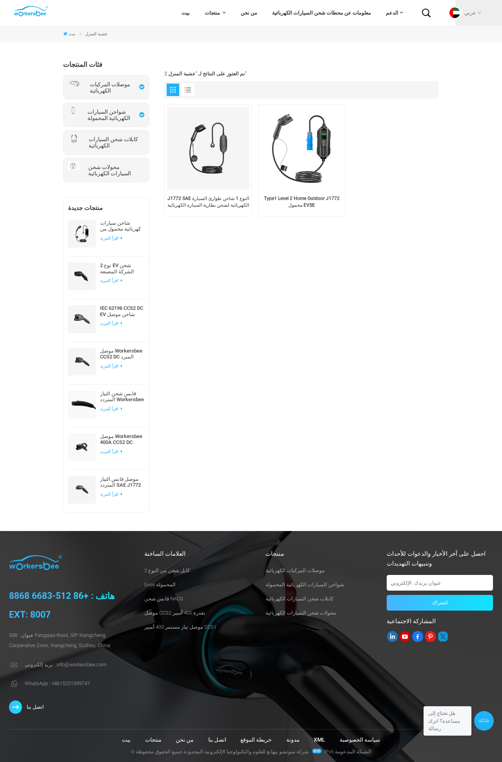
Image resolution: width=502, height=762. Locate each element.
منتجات (213, 13)
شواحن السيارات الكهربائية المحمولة (305, 584)
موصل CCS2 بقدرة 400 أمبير (175, 613)
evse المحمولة (160, 584)
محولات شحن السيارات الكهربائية (301, 613)
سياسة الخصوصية (360, 740)
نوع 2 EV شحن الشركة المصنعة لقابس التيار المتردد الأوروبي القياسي (121, 268)
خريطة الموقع (256, 740)
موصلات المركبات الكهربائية (295, 570)
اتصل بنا (35, 707)
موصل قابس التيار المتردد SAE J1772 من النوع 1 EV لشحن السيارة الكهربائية (122, 482)
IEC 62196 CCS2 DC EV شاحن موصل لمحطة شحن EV (121, 311)
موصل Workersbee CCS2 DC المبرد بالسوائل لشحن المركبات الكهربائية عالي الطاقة (121, 354)
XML (319, 740)
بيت (186, 13)
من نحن (249, 13)
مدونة (293, 740)
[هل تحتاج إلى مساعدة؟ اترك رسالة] (484, 721)
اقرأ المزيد (110, 238)
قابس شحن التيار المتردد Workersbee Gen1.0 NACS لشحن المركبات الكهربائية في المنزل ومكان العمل (122, 396)
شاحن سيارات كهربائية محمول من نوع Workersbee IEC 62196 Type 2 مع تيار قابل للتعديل (120, 226)
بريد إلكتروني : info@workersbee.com (66, 664)
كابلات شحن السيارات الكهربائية (299, 599)
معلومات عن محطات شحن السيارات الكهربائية (321, 13)
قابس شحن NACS (163, 599)
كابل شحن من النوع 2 (167, 570)
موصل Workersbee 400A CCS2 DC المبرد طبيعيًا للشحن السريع (121, 439)
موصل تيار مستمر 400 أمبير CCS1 (180, 627)
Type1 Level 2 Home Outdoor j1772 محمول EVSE (302, 202)
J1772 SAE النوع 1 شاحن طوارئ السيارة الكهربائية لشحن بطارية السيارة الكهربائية (208, 202)
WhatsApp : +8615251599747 (57, 683)
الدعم (392, 13)
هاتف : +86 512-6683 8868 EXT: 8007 (62, 605)
